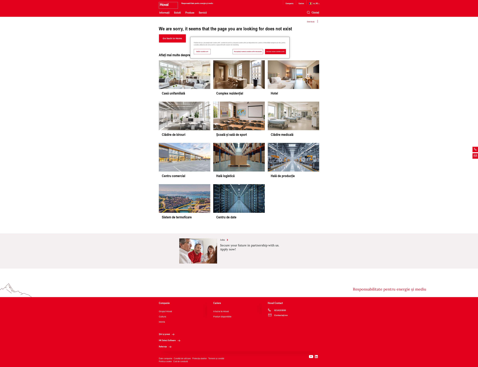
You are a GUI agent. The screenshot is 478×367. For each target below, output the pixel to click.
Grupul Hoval (165, 311)
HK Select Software (167, 340)
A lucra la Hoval (221, 311)
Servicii (203, 12)
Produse (189, 12)
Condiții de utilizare (182, 358)
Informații (164, 12)
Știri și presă (164, 334)
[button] (172, 38)
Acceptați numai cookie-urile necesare (248, 51)
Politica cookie (165, 361)
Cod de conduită (180, 361)
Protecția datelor (199, 358)
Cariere (301, 3)
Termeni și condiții (216, 358)
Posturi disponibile (222, 316)
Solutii (177, 12)
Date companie (165, 358)
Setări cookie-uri (202, 51)
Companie (289, 3)
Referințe (163, 346)
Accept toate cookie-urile (275, 51)
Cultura (162, 316)
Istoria (162, 322)
